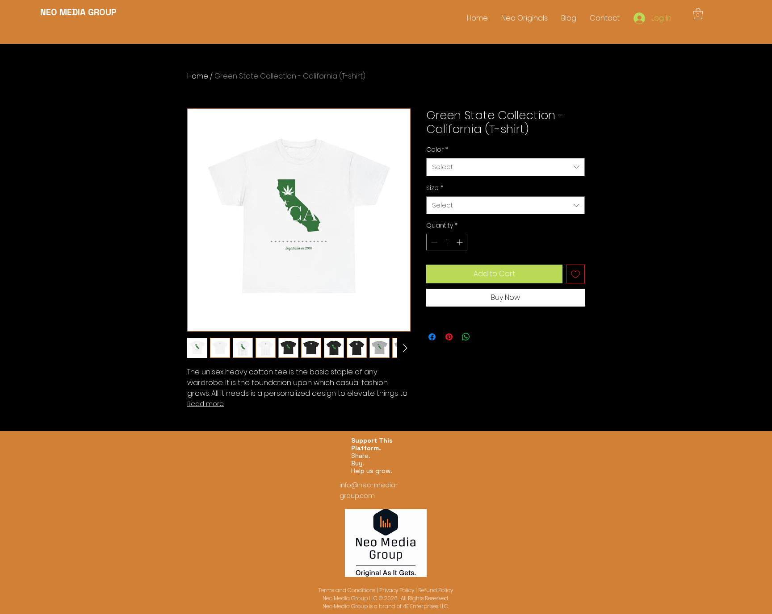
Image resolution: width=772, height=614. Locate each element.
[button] (698, 13)
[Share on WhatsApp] (466, 337)
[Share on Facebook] (432, 337)
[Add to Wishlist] (575, 274)
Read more (205, 403)
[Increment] (460, 242)
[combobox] (505, 167)
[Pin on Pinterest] (449, 337)
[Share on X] (483, 337)
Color (437, 149)
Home (197, 76)
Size (434, 187)
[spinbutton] (447, 242)
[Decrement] (433, 242)
